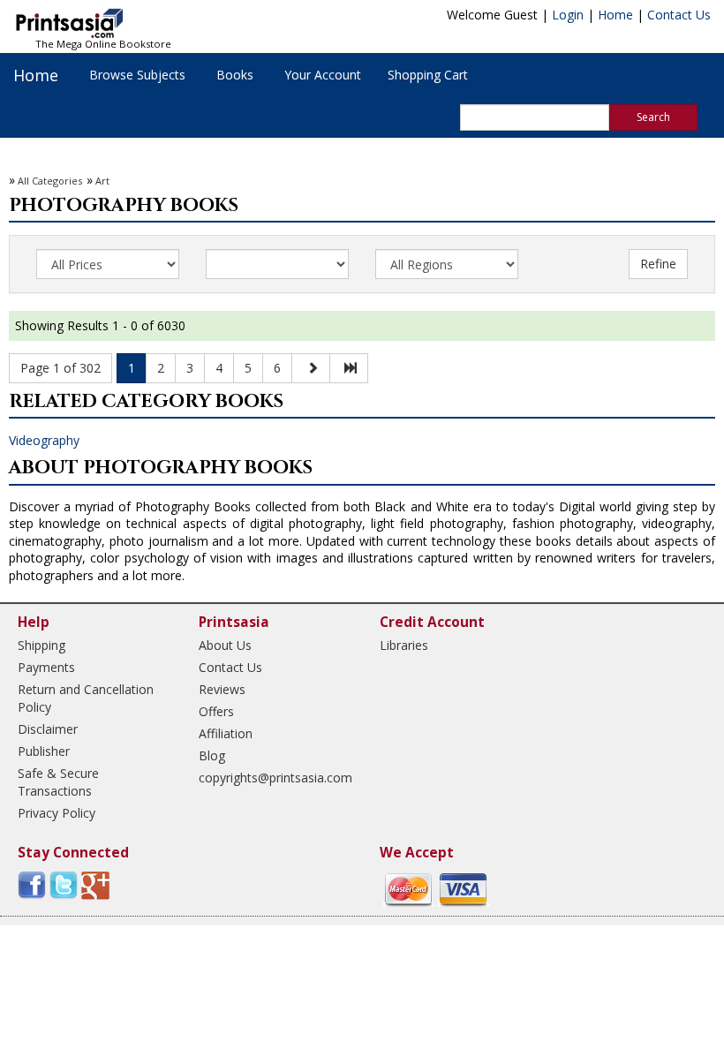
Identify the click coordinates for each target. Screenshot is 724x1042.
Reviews (222, 689)
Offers (216, 711)
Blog (212, 755)
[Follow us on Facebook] (32, 883)
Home (615, 14)
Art (102, 180)
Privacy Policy (56, 812)
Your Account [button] (322, 74)
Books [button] (234, 74)
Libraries (404, 645)
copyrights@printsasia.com (274, 777)
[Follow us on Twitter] (63, 883)
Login (568, 14)
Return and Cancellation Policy (86, 698)
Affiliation (226, 733)
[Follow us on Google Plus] (95, 883)
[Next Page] (310, 368)
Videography (44, 440)
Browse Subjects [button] (137, 74)
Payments (46, 667)
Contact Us (679, 14)
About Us (225, 645)
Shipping (41, 645)
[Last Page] (348, 368)
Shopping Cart (428, 74)
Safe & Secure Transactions (58, 782)
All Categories (50, 180)
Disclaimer (48, 729)
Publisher (44, 751)
